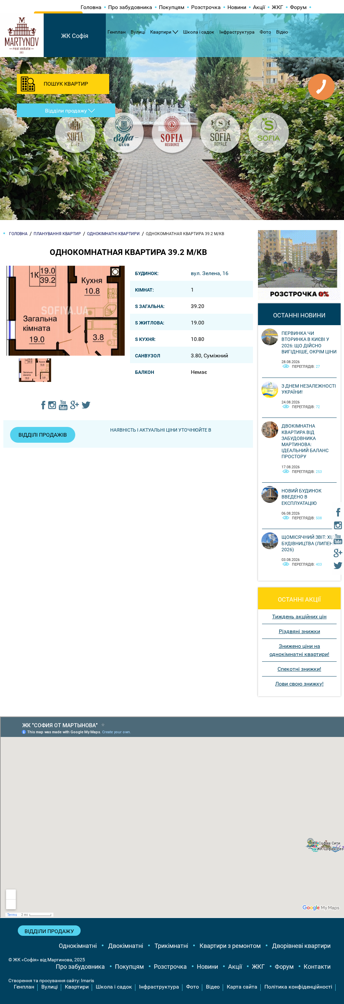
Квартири (160, 32)
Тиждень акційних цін (299, 616)
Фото (265, 32)
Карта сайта (242, 987)
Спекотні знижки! (299, 669)
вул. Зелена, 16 (209, 273)
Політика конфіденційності (298, 987)
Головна (91, 7)
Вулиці (138, 32)
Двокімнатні (125, 945)
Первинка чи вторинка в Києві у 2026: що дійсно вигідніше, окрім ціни (309, 342)
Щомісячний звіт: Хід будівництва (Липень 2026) (309, 543)
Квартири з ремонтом (230, 945)
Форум (298, 7)
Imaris (87, 980)
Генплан (117, 32)
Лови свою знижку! (299, 684)
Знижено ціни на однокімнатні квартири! (299, 650)
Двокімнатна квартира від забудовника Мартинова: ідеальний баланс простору (305, 441)
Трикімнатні (171, 945)
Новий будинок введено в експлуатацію (301, 497)
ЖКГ (277, 7)
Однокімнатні (78, 945)
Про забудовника (130, 7)
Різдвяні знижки (299, 631)
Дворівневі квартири (301, 945)
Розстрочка (206, 7)
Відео (282, 32)
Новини (236, 7)
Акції (259, 7)
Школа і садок (198, 32)
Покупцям (171, 7)
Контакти (317, 966)
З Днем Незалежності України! (309, 389)
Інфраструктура (237, 32)
